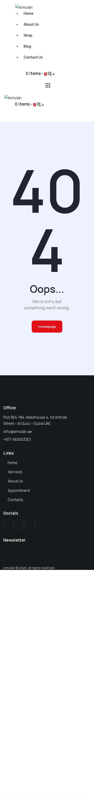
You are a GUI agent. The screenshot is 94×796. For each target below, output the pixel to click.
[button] (6, 116)
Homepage (47, 326)
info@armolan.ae (17, 431)
